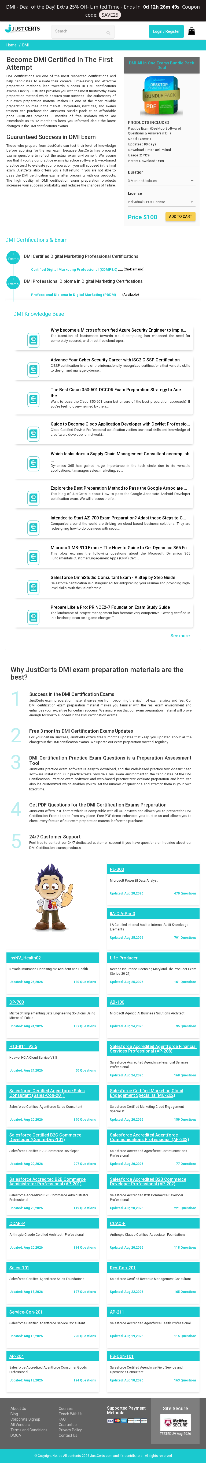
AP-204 (16, 1356)
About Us (18, 1408)
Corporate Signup (25, 1419)
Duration (136, 172)
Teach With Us (71, 1414)
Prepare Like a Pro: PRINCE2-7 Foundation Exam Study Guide (110, 607)
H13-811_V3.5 (23, 1046)
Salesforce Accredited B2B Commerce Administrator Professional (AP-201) (47, 1182)
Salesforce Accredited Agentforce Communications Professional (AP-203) (149, 1137)
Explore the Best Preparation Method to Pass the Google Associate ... (119, 488)
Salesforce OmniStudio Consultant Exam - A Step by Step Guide (113, 577)
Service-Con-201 (26, 1312)
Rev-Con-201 (123, 1267)
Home (11, 45)
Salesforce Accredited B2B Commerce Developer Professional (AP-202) (148, 1182)
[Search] (108, 32)
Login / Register (166, 31)
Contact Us (68, 1435)
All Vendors (20, 1424)
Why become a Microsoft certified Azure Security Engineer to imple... (118, 330)
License (135, 193)
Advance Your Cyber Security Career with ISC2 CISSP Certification (115, 359)
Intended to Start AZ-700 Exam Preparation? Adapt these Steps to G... (118, 517)
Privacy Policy (70, 1430)
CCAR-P (17, 1223)
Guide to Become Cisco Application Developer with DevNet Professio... (120, 424)
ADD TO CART (180, 216)
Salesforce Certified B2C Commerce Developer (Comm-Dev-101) (45, 1137)
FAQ (62, 1419)
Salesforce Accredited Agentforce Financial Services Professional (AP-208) (153, 1049)
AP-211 (117, 1312)
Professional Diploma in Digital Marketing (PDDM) (73, 295)
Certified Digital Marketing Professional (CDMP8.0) (74, 269)
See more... (182, 635)
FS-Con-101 (122, 1356)
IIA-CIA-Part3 (122, 913)
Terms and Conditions (28, 1430)
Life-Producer (124, 957)
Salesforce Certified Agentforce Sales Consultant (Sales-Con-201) (47, 1093)
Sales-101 (19, 1267)
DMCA (15, 1435)
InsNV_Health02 (25, 957)
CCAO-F (118, 1223)
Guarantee (68, 1424)
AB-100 (117, 1002)
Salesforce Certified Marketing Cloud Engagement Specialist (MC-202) (146, 1093)
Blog (14, 1414)
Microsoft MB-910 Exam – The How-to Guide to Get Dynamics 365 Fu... (120, 547)
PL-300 (117, 869)
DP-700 (16, 1002)
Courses (66, 1408)
